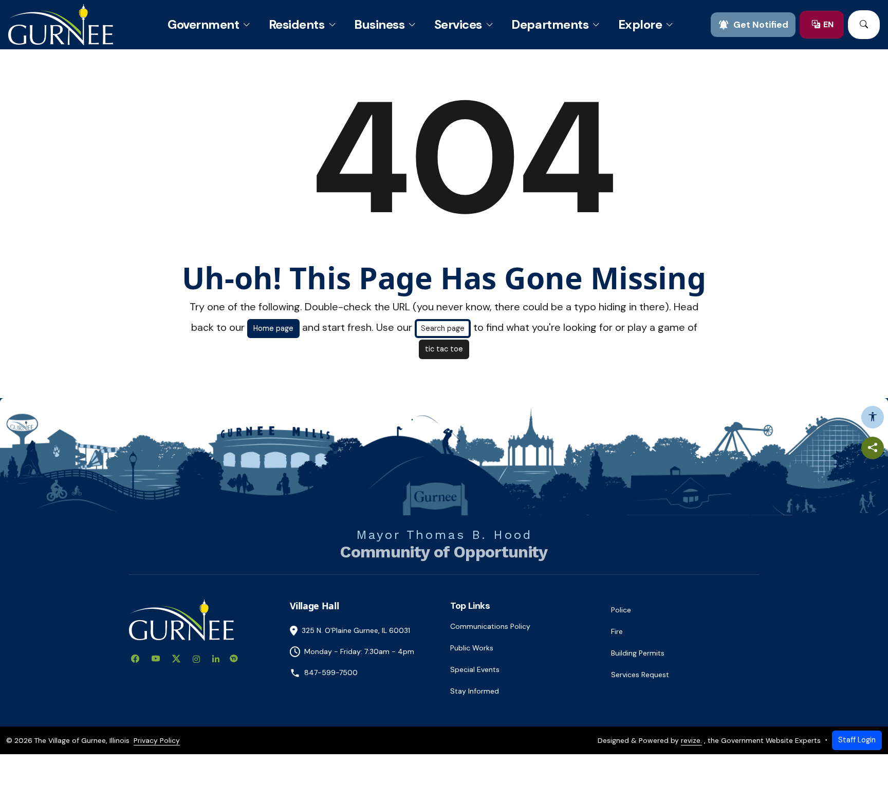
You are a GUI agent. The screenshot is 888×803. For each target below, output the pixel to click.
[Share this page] (872, 448)
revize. (691, 740)
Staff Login (857, 739)
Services (458, 24)
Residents (297, 24)
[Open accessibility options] (872, 417)
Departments (549, 24)
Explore (640, 24)
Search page (443, 328)
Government (203, 24)
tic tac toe (444, 348)
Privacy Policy (157, 740)
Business (379, 24)
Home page (273, 328)
